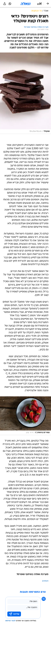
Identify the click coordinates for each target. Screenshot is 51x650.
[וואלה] (25, 3)
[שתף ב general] (4, 3)
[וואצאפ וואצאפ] (10, 3)
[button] (39, 3)
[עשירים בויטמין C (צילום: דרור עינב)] (25, 415)
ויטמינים (45, 581)
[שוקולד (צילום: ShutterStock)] (25, 93)
